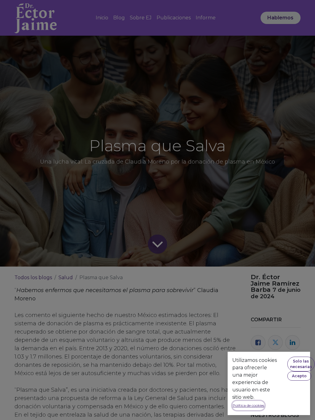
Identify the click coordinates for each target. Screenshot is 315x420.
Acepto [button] (299, 376)
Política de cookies (248, 405)
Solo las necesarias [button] (301, 364)
